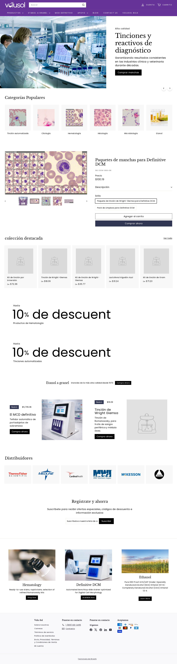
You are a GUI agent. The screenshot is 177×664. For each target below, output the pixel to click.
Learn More (145, 598)
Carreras (38, 628)
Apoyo (82, 13)
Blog (96, 13)
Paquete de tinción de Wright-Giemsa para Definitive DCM (126, 201)
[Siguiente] (85, 201)
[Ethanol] (145, 561)
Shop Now (32, 597)
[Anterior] (6, 201)
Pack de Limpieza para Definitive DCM (115, 207)
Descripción (102, 187)
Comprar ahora (134, 223)
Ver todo (168, 238)
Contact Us (110, 13)
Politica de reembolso (44, 636)
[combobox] (57, 4)
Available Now (88, 597)
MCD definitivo (64, 13)
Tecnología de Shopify (87, 659)
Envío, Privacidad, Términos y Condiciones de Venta (46, 641)
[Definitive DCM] (88, 565)
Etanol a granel (38, 13)
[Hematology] (31, 565)
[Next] (169, 88)
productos (14, 13)
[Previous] (163, 88)
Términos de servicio (44, 632)
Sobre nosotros (41, 625)
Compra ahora (20, 431)
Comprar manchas (128, 72)
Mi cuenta (39, 646)
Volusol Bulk (130, 13)
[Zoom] (46, 172)
